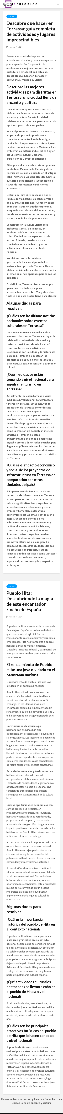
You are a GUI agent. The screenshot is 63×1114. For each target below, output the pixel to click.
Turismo (11, 16)
